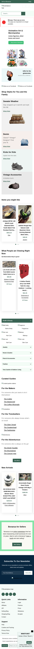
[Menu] (31, 6)
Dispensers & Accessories (25, 296)
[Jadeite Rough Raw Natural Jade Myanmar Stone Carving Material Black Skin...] (24, 223)
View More (17, 460)
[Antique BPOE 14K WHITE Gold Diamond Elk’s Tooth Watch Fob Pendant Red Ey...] (9, 223)
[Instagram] (14, 594)
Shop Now (6, 111)
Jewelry (25, 239)
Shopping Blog (6, 614)
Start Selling (17, 544)
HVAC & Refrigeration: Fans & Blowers (9, 504)
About (3, 602)
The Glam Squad (10, 424)
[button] (15, 244)
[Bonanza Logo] (6, 7)
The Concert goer (10, 453)
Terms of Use (5, 633)
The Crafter (8, 399)
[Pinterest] (10, 594)
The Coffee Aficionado (11, 404)
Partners (20, 605)
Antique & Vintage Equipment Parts (9, 280)
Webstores (21, 611)
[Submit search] (23, 13)
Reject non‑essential (15, 645)
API (3, 608)
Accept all (4, 645)
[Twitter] (6, 594)
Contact (4, 617)
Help (30, 1)
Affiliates (4, 605)
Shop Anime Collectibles (17, 42)
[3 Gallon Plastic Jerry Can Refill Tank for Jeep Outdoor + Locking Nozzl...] (24, 285)
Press (19, 608)
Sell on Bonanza (6, 1)
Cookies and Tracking (8, 627)
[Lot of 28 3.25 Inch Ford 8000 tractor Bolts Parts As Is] (9, 285)
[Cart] (24, 6)
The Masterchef (9, 402)
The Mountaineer (10, 451)
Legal (19, 602)
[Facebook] (3, 594)
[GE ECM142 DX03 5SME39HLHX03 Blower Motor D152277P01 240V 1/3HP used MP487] (9, 492)
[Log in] (27, 6)
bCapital (20, 614)
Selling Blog (5, 611)
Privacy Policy (6, 630)
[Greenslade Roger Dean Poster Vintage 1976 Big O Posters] (24, 492)
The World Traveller (11, 448)
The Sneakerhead (10, 427)
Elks (9, 235)
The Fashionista (9, 430)
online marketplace (19, 531)
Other (24, 495)
